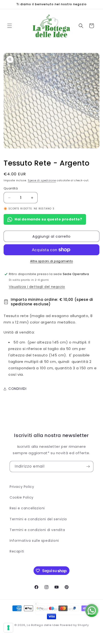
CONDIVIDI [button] (17, 388)
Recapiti (17, 551)
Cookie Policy (22, 497)
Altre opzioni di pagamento (51, 261)
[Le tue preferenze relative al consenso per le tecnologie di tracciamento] (8, 627)
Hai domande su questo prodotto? (48, 219)
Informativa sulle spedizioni (34, 540)
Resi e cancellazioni (27, 508)
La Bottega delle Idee (43, 625)
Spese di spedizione (42, 180)
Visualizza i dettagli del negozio (37, 286)
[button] (9, 26)
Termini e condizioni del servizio (38, 519)
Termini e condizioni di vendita (37, 529)
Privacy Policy (22, 486)
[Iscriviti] (88, 466)
